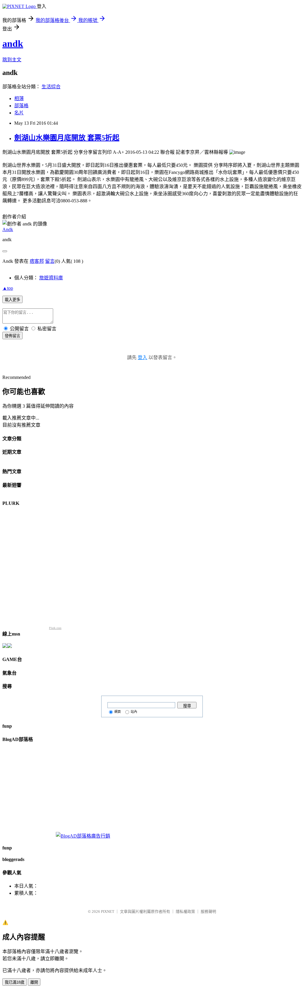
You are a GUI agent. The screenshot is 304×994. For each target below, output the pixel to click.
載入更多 (12, 299)
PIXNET (107, 911)
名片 (19, 112)
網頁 (117, 711)
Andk (7, 229)
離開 (34, 982)
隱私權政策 (185, 911)
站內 (134, 711)
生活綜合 (51, 86)
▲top (7, 288)
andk (12, 43)
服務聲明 (208, 911)
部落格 (21, 105)
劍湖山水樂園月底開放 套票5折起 (66, 138)
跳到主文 (11, 59)
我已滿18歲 (14, 982)
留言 (50, 261)
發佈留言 (12, 336)
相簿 (19, 98)
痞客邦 (37, 261)
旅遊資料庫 (51, 277)
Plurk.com (55, 628)
